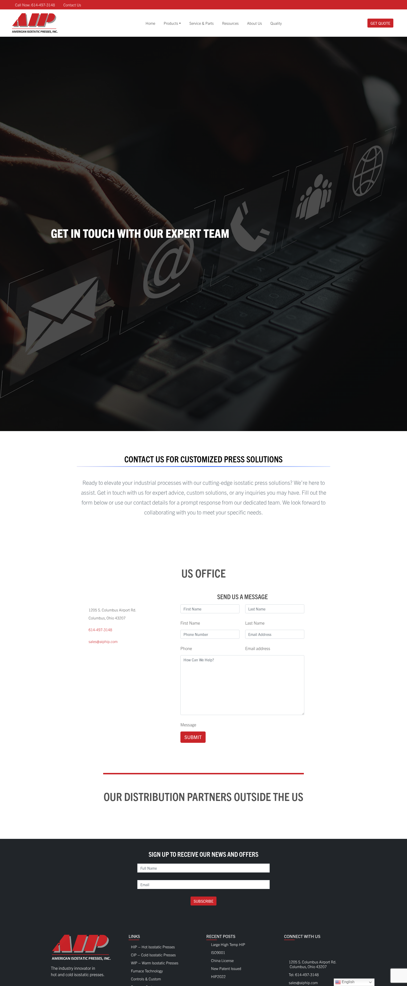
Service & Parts (201, 23)
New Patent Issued (226, 968)
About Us (254, 23)
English (347, 982)
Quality (276, 23)
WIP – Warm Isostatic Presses (154, 961)
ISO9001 (218, 952)
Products (171, 23)
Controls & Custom (146, 977)
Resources (230, 23)
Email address (257, 648)
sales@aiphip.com (103, 641)
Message (188, 724)
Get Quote (380, 23)
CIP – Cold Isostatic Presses (153, 953)
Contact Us (72, 4)
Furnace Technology (147, 969)
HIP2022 (218, 976)
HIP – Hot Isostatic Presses (153, 945)
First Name (190, 623)
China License (222, 960)
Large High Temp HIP (228, 944)
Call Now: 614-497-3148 (35, 4)
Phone (186, 648)
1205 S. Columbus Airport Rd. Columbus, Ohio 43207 (310, 964)
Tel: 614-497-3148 (304, 974)
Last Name (255, 623)
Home (150, 23)
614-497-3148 (100, 629)
